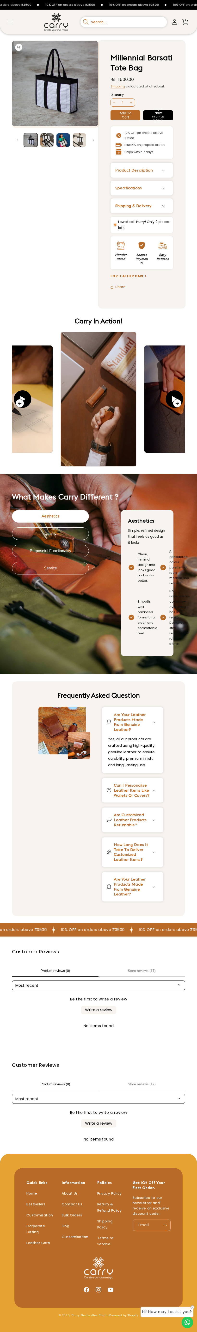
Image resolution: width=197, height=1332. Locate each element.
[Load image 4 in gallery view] (79, 140)
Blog (65, 1226)
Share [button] (120, 286)
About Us (70, 1193)
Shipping (118, 86)
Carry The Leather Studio (90, 1315)
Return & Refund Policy (109, 1207)
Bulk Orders (72, 1215)
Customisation (39, 1215)
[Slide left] (17, 140)
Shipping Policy (105, 1224)
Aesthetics (50, 516)
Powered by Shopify (123, 1315)
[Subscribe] (165, 1225)
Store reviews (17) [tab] (142, 971)
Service (50, 568)
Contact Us (72, 1204)
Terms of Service (105, 1241)
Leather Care (38, 1242)
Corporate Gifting (35, 1229)
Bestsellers (36, 1204)
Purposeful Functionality (50, 551)
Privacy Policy (109, 1193)
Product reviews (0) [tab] (55, 971)
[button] (10, 22)
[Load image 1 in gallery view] (31, 140)
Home (31, 1193)
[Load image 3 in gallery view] (63, 140)
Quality (50, 533)
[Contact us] (187, 1322)
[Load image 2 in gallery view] (47, 140)
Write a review (98, 1010)
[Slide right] (93, 140)
